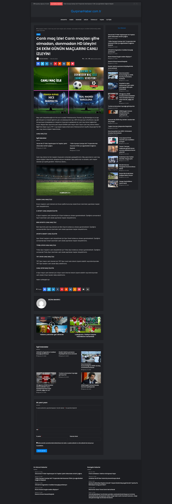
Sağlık (86, 19)
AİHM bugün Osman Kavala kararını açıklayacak (90, 386)
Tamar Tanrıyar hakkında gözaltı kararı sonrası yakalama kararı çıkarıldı (127, 149)
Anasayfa (64, 19)
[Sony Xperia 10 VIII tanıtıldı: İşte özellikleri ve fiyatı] (113, 140)
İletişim (108, 19)
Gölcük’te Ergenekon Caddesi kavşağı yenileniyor (77, 3)
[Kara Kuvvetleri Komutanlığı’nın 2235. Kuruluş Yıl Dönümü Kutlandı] (91, 356)
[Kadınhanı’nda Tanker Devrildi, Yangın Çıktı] (113, 159)
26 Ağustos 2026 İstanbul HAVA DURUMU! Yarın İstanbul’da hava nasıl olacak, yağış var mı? (44, 387)
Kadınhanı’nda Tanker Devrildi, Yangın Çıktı (126, 158)
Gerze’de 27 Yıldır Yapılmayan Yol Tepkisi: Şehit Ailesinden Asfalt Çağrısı (121, 35)
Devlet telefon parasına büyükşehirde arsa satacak (68, 353)
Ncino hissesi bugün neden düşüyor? (120, 57)
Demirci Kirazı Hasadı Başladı (117, 61)
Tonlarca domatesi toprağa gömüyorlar (68, 374)
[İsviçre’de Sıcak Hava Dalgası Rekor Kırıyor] (113, 176)
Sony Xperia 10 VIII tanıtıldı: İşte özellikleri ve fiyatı (126, 140)
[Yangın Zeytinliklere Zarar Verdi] (113, 184)
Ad (37, 429)
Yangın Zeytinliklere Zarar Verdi (125, 182)
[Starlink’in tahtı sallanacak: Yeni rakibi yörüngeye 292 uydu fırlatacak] (113, 86)
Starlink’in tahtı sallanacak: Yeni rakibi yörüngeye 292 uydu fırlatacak (126, 86)
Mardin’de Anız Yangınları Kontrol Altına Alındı (127, 167)
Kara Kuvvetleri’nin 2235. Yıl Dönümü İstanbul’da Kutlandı (120, 132)
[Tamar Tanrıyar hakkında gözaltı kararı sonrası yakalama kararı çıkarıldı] (113, 149)
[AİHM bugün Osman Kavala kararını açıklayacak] (91, 377)
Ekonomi (78, 19)
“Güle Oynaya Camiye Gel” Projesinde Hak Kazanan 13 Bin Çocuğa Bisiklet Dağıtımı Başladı (83, 146)
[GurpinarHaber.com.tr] (86, 11)
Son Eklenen (122, 28)
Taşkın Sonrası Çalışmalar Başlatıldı (120, 126)
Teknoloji (94, 19)
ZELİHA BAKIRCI (44, 58)
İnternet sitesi (74, 436)
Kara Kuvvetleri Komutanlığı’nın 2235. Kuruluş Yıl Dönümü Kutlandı (90, 365)
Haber (71, 19)
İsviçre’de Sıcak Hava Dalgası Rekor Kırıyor (126, 174)
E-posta (39, 436)
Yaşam (102, 19)
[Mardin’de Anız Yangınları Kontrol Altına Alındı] (113, 167)
